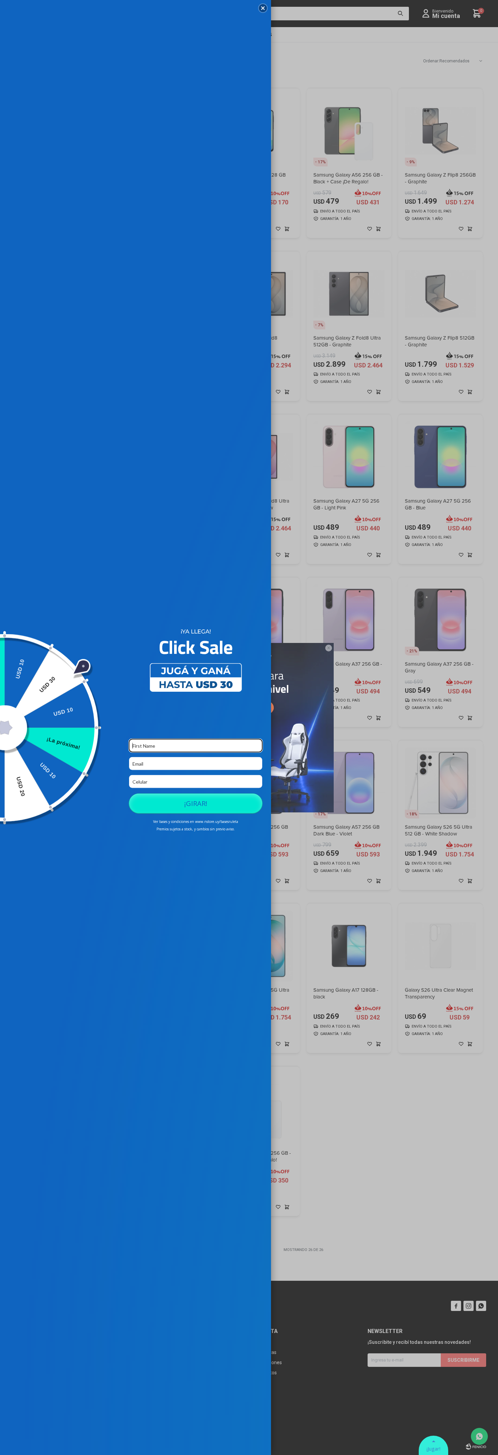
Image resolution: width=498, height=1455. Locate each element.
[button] (263, 8)
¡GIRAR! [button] (195, 803)
